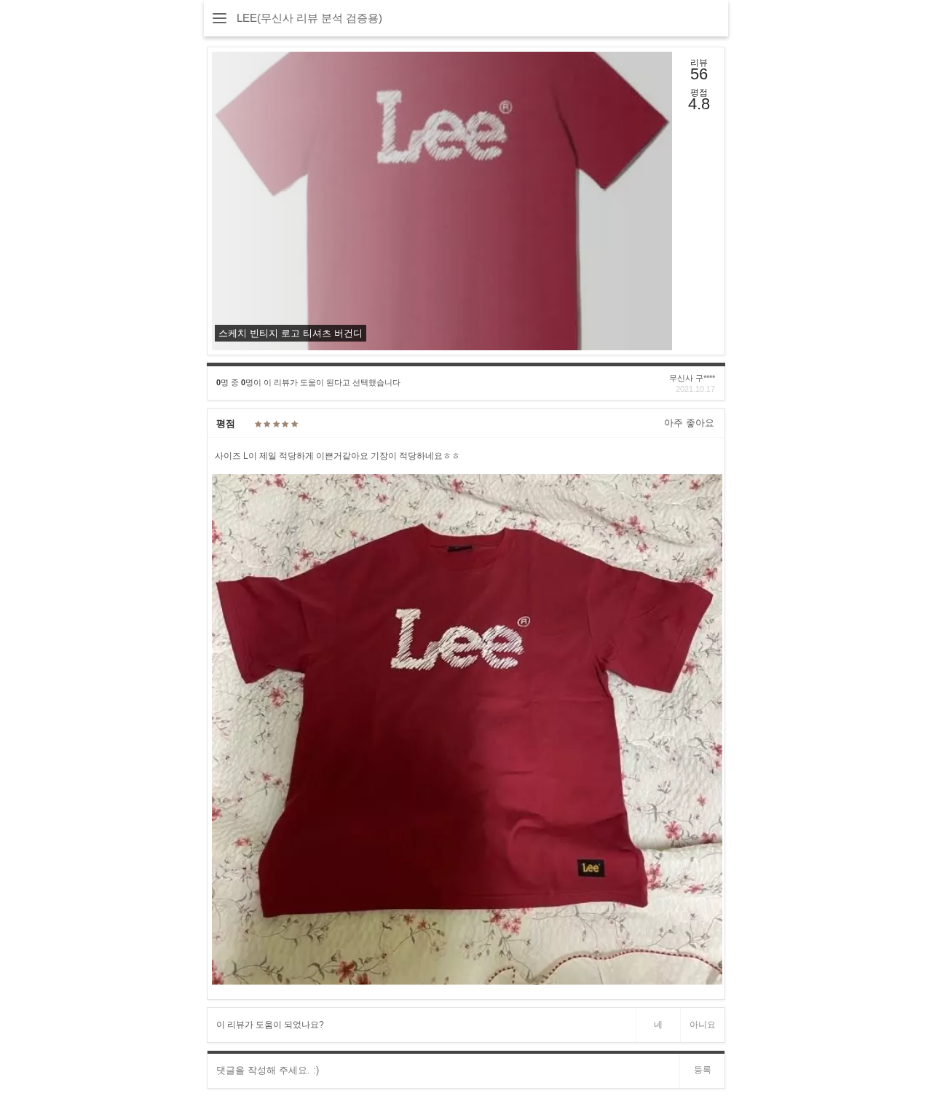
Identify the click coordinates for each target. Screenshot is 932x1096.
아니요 (703, 1025)
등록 (702, 1070)
